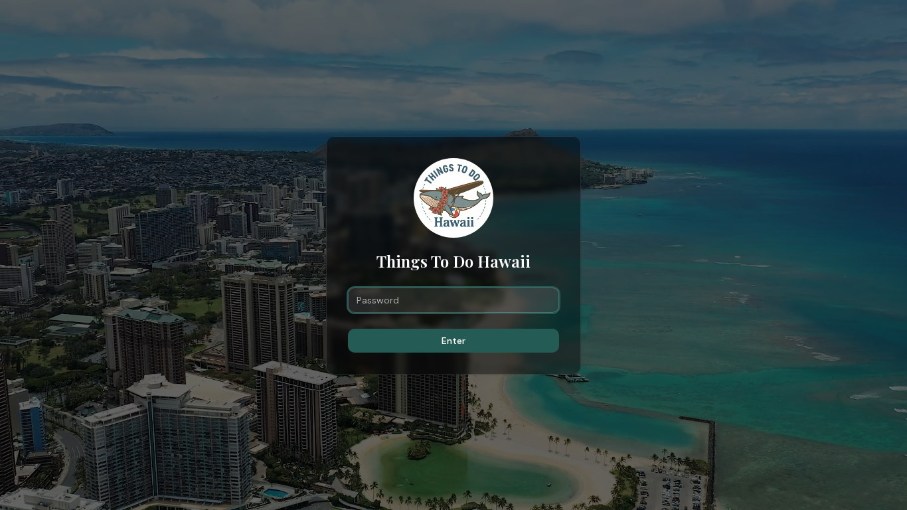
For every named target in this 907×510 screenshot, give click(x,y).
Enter (453, 341)
